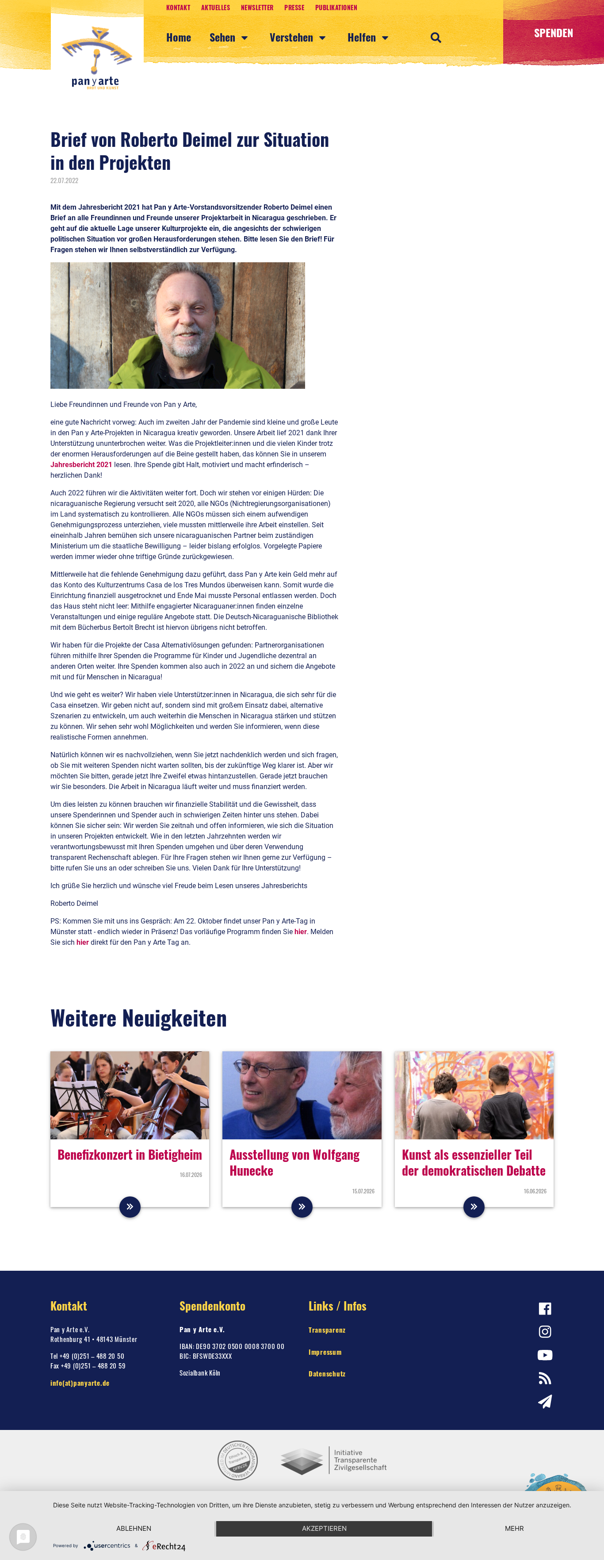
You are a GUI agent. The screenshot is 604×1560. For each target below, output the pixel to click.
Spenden (553, 32)
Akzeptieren (324, 1528)
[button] (436, 37)
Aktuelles (215, 7)
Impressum (325, 1352)
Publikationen (336, 7)
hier (300, 932)
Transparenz (327, 1329)
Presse (294, 7)
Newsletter (257, 7)
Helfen (363, 37)
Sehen (224, 37)
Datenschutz (327, 1373)
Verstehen (293, 37)
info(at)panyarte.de (80, 1383)
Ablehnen (133, 1528)
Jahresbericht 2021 (81, 464)
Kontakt (178, 7)
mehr (514, 1528)
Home (178, 36)
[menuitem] (188, 37)
